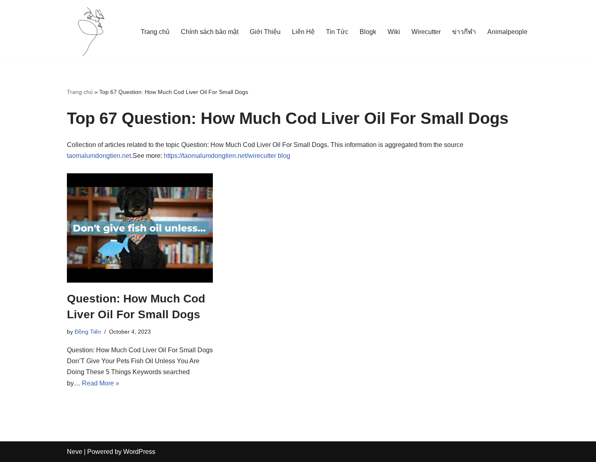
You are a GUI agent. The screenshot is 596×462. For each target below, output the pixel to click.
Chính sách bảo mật (209, 31)
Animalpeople (507, 31)
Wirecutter (426, 31)
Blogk (368, 31)
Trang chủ (155, 31)
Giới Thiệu (265, 31)
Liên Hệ (303, 31)
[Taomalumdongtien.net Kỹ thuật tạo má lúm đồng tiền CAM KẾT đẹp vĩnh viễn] (91, 31)
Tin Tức (337, 31)
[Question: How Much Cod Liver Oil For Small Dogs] (140, 228)
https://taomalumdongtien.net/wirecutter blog (227, 155)
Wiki (394, 31)
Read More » (100, 383)
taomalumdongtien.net (99, 155)
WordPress (139, 451)
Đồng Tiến (88, 331)
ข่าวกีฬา (464, 31)
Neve (74, 451)
